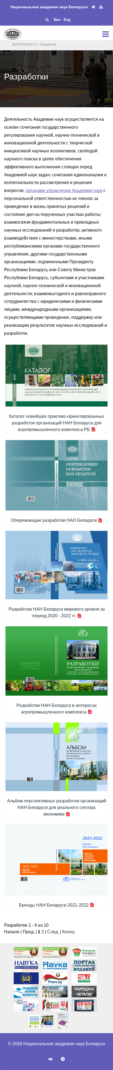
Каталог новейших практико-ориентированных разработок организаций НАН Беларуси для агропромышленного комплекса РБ (56, 423)
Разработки (48, 44)
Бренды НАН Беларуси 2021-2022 (54, 905)
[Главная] (93, 7)
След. (53, 931)
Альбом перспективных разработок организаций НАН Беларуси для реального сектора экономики (56, 807)
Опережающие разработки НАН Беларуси (54, 520)
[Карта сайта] (101, 7)
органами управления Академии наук (64, 190)
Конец (68, 931)
